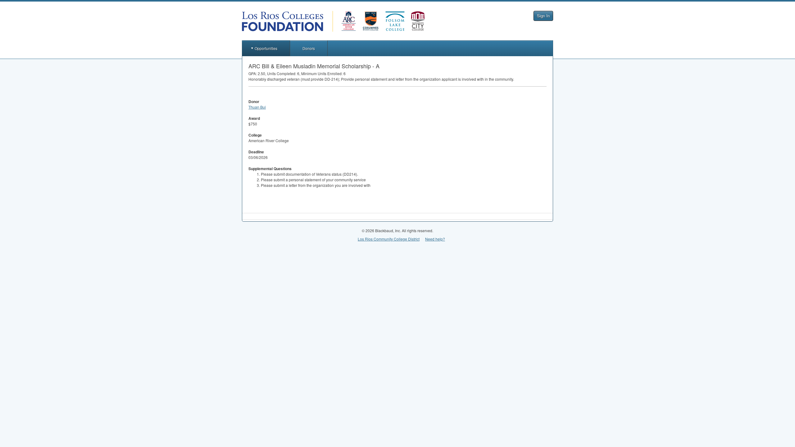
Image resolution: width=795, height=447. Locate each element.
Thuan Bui (257, 107)
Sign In (543, 16)
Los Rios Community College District (389, 239)
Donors (308, 48)
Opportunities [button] (266, 48)
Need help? (435, 239)
